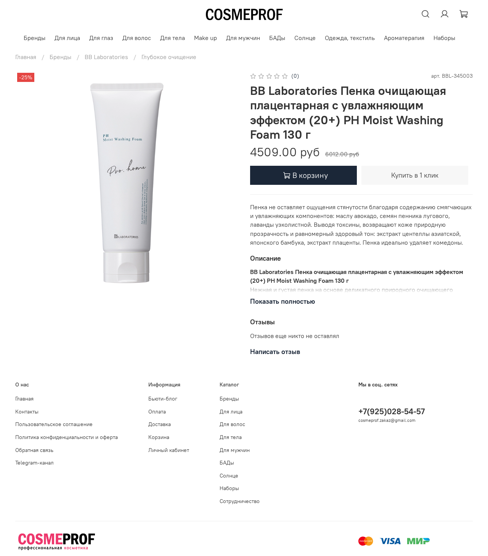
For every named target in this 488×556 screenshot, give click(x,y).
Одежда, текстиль (350, 38)
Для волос (136, 38)
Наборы (444, 38)
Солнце (305, 38)
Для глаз (101, 38)
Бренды (34, 38)
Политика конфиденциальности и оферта (66, 437)
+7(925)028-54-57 (391, 411)
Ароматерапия (404, 38)
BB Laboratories (106, 57)
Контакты (27, 411)
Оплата (157, 411)
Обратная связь (34, 450)
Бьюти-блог (162, 398)
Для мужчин (243, 38)
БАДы (277, 38)
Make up (205, 38)
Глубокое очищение (168, 57)
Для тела (172, 38)
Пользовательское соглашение (54, 424)
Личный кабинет (168, 450)
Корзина (158, 437)
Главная (25, 57)
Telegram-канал (34, 462)
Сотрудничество (240, 501)
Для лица (67, 38)
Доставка (159, 424)
